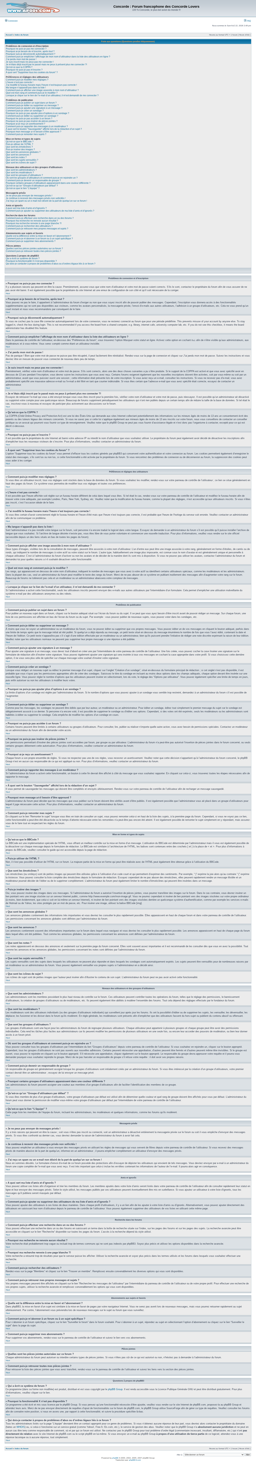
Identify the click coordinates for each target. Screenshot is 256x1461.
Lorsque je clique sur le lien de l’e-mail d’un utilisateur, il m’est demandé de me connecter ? (52, 95)
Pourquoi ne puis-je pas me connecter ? (26, 48)
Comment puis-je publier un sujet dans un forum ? (31, 102)
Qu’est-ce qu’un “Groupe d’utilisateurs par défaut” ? (32, 185)
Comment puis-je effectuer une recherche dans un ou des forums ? (40, 218)
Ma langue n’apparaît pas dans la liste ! (26, 87)
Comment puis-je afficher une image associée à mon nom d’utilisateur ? (42, 90)
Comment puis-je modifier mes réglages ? (27, 79)
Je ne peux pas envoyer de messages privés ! (29, 195)
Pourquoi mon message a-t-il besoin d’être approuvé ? (33, 131)
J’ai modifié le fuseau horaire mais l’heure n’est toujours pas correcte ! (41, 85)
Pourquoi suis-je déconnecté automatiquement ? (30, 54)
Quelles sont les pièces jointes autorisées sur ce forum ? (34, 248)
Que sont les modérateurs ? (20, 172)
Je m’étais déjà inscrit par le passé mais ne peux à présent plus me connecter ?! (46, 64)
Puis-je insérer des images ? (20, 149)
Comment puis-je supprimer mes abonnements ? (30, 241)
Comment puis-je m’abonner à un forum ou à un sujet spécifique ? (39, 238)
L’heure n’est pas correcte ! (19, 82)
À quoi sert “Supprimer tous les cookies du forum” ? (32, 72)
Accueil (9, 35)
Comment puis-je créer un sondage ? (25, 110)
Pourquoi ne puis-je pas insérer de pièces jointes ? (32, 121)
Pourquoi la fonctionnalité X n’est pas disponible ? (31, 261)
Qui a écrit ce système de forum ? (23, 258)
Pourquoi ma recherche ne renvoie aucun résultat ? (32, 220)
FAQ (248, 21)
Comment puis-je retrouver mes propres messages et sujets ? (37, 228)
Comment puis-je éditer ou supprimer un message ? (32, 105)
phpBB (115, 1458)
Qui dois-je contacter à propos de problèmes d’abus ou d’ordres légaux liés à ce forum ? (50, 263)
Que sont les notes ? (16, 157)
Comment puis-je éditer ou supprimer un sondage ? (32, 116)
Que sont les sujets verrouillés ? (22, 160)
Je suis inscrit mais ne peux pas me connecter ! (30, 62)
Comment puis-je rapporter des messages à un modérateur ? (37, 126)
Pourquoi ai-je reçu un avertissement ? (25, 123)
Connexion (12, 21)
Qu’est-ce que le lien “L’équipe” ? (23, 188)
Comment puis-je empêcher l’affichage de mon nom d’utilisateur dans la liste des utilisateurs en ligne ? (58, 56)
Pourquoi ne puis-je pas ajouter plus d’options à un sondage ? (37, 113)
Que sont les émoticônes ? (19, 147)
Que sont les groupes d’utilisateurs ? (24, 175)
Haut (8, 293)
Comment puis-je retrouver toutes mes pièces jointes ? (33, 251)
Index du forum (21, 35)
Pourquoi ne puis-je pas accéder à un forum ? (29, 118)
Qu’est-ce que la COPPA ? (19, 67)
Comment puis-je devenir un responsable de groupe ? (33, 180)
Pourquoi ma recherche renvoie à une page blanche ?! (33, 223)
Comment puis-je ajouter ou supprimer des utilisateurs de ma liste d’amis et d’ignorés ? (50, 210)
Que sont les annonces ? (18, 154)
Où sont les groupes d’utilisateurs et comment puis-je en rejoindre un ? (42, 177)
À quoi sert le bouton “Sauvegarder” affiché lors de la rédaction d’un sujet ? (44, 129)
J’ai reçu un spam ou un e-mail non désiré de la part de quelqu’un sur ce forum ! (46, 201)
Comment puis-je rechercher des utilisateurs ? (29, 226)
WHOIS (20, 1427)
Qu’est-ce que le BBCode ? (20, 141)
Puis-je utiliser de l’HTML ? (19, 144)
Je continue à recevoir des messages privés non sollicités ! (35, 198)
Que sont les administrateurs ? (21, 170)
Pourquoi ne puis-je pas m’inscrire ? (24, 69)
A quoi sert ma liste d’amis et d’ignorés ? (26, 208)
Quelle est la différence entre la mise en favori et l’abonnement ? (38, 236)
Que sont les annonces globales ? (23, 152)
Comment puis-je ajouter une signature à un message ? (34, 108)
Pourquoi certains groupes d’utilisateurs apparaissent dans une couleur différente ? (48, 183)
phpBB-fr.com (135, 1460)
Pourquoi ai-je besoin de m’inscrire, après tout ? (30, 51)
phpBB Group (115, 1389)
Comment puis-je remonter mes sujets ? (26, 134)
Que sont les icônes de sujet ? (21, 162)
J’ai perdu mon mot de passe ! (21, 59)
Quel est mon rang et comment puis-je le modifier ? (32, 93)
